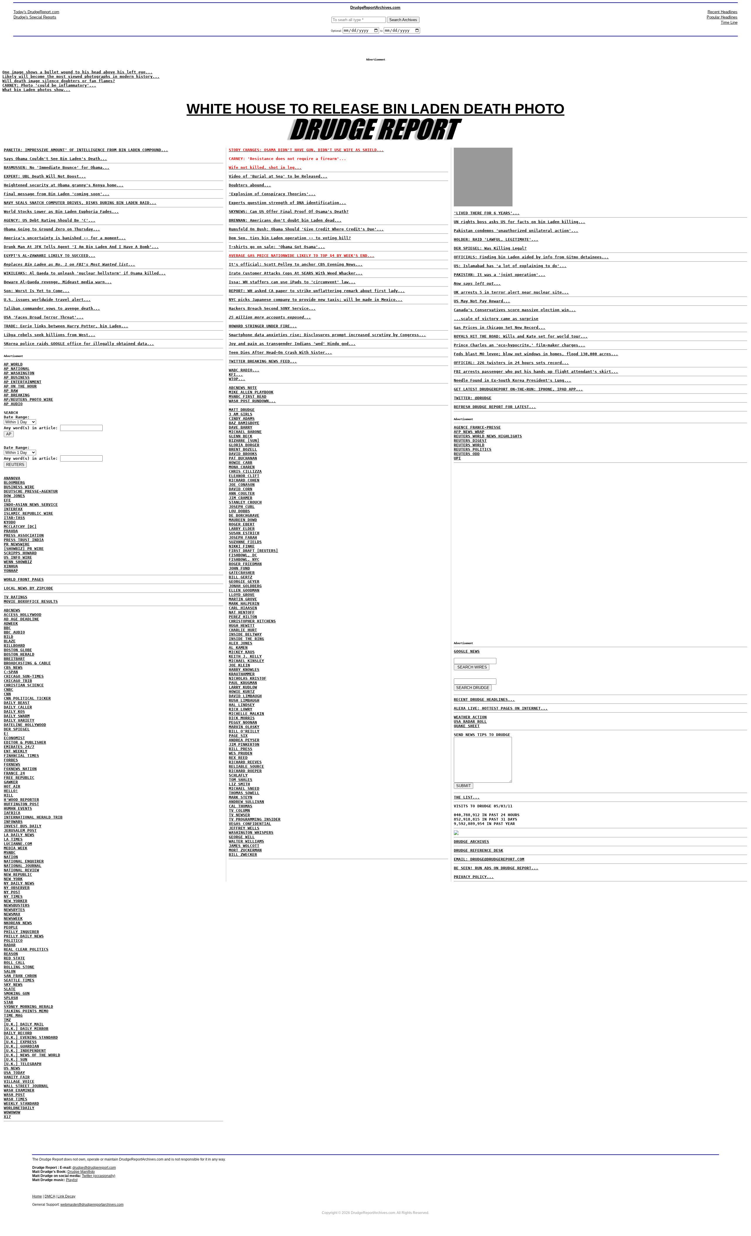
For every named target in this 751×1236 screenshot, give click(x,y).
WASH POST (14, 1094)
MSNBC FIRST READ (247, 396)
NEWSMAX (12, 914)
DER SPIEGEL (17, 729)
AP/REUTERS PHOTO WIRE (28, 399)
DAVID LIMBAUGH (245, 696)
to (381, 30)
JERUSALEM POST (20, 830)
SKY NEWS (13, 984)
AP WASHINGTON (19, 373)
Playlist (71, 1180)
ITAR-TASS (14, 518)
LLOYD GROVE (242, 594)
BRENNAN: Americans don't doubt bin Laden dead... (285, 220)
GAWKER (11, 782)
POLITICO (13, 940)
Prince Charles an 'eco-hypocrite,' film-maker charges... (519, 345)
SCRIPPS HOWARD (20, 553)
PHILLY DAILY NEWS (24, 936)
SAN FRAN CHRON (20, 976)
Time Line (729, 22)
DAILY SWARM (17, 716)
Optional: (337, 30)
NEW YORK (13, 879)
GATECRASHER (242, 572)
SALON (10, 971)
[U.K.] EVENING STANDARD (31, 1037)
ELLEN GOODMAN (244, 590)
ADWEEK (11, 623)
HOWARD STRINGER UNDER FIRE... (263, 326)
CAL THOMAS (240, 806)
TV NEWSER (239, 815)
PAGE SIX (238, 735)
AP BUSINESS (17, 377)
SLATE (10, 989)
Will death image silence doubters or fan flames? (58, 81)
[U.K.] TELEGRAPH (22, 1064)
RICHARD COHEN (244, 480)
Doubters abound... (250, 185)
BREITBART (14, 658)
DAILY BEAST (17, 702)
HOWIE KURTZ (242, 691)
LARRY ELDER (242, 528)
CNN (7, 694)
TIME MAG (13, 1015)
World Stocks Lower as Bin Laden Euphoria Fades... (61, 211)
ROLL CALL (14, 962)
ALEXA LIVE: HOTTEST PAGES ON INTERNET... (501, 708)
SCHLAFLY (238, 775)
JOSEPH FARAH (243, 537)
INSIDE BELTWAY (245, 634)
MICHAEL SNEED (244, 788)
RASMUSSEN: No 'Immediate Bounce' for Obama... (56, 167)
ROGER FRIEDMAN (245, 564)
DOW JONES (14, 496)
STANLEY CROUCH (245, 502)
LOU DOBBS (239, 511)
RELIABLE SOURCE (246, 766)
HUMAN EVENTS (18, 808)
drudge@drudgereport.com (94, 1168)
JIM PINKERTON (244, 744)
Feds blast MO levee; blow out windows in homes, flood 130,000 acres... (536, 354)
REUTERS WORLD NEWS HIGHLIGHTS (488, 436)
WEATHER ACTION (470, 717)
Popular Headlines (722, 17)
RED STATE (14, 958)
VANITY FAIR (17, 1077)
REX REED (238, 757)
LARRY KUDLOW (243, 687)
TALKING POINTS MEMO (26, 1011)
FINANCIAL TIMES (21, 755)
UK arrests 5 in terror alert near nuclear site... (511, 292)
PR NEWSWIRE (17, 544)
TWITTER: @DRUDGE (472, 398)
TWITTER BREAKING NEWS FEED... (263, 361)
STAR (8, 1002)
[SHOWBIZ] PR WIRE (24, 548)
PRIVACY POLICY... (474, 877)
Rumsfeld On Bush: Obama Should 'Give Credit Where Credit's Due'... (306, 229)
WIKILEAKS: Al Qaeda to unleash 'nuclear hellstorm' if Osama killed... (85, 273)
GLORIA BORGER (244, 445)
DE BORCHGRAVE (244, 515)
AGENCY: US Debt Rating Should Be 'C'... (49, 220)
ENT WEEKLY (15, 751)
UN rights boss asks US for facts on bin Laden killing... (519, 222)
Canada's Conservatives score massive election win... (515, 310)
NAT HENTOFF (242, 612)
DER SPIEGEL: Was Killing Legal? (490, 248)
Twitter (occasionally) (98, 1176)
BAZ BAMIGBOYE (244, 423)
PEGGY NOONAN (243, 722)
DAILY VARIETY (19, 720)
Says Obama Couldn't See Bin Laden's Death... (55, 158)
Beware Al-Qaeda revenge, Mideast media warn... (58, 282)
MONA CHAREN (242, 467)
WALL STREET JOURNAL (26, 1086)
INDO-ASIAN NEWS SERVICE (31, 504)
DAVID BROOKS (243, 454)
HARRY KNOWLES (244, 669)
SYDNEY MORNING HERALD (28, 1006)
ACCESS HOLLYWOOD (22, 614)
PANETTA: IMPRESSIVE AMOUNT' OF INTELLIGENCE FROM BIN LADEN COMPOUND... (86, 150)
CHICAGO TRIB (18, 680)
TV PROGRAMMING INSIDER (254, 819)
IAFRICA (12, 813)
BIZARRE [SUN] (244, 440)
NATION (11, 857)
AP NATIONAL (17, 368)
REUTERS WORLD (469, 445)
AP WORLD (13, 364)
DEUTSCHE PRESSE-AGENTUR (31, 491)
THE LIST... (467, 797)
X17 (7, 1116)
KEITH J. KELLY (245, 656)
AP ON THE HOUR (20, 386)
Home (37, 1196)
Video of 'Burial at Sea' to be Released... (278, 176)
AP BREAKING (17, 395)
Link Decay (66, 1196)
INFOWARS (13, 821)
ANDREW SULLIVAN (246, 801)
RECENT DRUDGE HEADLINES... (484, 699)
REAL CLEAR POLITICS (26, 949)
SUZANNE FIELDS (245, 542)
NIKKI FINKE (242, 546)
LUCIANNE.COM (18, 843)
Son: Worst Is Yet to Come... (37, 291)
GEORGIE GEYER (244, 581)
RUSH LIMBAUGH (244, 700)
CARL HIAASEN (243, 608)
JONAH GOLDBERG (245, 586)
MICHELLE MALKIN (246, 713)
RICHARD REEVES (245, 762)
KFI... (236, 374)
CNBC (8, 689)
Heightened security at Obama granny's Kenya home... (64, 185)
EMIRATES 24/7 (19, 747)
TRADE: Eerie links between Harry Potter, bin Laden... (66, 326)
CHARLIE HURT (243, 630)
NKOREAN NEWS (18, 923)
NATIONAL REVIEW (21, 870)
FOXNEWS (12, 764)
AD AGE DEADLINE (21, 619)
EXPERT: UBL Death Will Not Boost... (45, 176)
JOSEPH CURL (242, 506)
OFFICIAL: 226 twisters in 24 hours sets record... (511, 363)
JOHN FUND (239, 568)
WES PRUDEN (240, 753)
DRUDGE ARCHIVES (471, 841)
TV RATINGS (15, 597)
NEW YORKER (15, 901)
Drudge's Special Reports (34, 17)
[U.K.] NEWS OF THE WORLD (32, 1055)
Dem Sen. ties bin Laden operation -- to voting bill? (290, 238)
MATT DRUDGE (242, 409)
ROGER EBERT (242, 524)
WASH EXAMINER (19, 1090)
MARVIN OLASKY (244, 727)
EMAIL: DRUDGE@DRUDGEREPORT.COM (489, 859)
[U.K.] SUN (15, 1059)
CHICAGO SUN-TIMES (24, 676)
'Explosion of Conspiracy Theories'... (272, 194)
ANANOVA (12, 478)
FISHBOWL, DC (243, 555)
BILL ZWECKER (243, 854)
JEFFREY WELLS (244, 828)
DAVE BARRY (240, 427)
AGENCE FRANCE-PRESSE (477, 427)
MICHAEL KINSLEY (246, 661)
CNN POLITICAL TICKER (27, 698)
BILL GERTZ (240, 577)
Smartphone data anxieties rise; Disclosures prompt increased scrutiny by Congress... (327, 335)
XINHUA (11, 566)
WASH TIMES (15, 1099)
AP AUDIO (13, 404)
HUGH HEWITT (242, 625)
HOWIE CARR (240, 462)
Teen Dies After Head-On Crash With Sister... (280, 352)
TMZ (7, 1020)
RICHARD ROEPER (245, 771)
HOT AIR (12, 786)
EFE (7, 500)
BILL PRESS (240, 749)
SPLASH (11, 998)
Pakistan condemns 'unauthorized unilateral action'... (516, 230)
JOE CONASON (242, 484)
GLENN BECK (240, 436)
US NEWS (12, 1068)
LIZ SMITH (239, 784)
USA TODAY (14, 1072)
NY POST (12, 892)
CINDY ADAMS (242, 418)
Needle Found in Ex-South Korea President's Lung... (512, 380)
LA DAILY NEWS (19, 835)
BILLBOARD (14, 645)
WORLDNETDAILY (19, 1108)
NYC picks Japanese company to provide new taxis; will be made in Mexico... (315, 299)
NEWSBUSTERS (17, 905)
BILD (8, 636)
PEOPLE (11, 927)
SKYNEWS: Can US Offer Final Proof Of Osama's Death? (289, 211)
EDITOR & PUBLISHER (25, 742)
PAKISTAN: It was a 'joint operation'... (499, 274)
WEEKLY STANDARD (21, 1103)
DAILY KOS (14, 711)
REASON (11, 954)
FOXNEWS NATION (20, 769)
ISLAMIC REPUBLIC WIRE (28, 513)
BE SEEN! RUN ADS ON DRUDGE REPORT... (496, 868)
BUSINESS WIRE (19, 487)
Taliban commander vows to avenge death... (52, 308)
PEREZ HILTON (243, 616)
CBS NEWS (13, 667)
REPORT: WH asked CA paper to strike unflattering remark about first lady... (317, 291)
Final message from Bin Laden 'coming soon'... (56, 194)
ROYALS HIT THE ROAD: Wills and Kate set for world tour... (521, 336)
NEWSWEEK (13, 918)
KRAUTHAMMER (242, 674)
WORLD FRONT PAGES (24, 579)
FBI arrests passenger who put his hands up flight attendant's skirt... (536, 371)
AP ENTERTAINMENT (22, 382)
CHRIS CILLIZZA (245, 471)
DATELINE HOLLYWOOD (25, 725)
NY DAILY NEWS (19, 883)
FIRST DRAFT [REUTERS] (253, 550)
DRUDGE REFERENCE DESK (478, 850)
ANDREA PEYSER (244, 740)
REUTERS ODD (467, 454)
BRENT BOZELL (243, 449)
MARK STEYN (240, 797)
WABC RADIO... (244, 370)
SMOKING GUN (17, 993)
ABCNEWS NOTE (243, 387)
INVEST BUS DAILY (22, 826)
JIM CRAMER (240, 498)
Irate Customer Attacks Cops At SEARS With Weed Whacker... (296, 273)
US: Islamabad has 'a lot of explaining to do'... (510, 266)
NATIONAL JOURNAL (22, 865)
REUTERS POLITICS (472, 449)
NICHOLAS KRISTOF (247, 678)
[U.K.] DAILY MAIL (24, 1024)
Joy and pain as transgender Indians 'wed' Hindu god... (292, 343)
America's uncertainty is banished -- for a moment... (65, 238)
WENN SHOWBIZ (18, 562)
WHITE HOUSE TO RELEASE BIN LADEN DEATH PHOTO (375, 109)
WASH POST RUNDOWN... (252, 401)
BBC (7, 628)
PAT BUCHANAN (243, 458)
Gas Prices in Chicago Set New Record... (499, 327)
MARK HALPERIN (244, 603)
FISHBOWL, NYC (244, 559)
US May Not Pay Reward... (482, 301)
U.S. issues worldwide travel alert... (47, 299)
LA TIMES (13, 839)
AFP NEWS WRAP (469, 432)
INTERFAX (13, 509)
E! (6, 733)
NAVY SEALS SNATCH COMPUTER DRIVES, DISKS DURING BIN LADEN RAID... (80, 203)
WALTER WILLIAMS (246, 841)
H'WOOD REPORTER (21, 799)
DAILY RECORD (18, 1033)
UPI (457, 458)
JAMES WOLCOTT (244, 845)
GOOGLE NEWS (467, 651)
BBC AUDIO (14, 632)
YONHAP (11, 570)
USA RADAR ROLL (470, 721)
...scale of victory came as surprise (496, 318)
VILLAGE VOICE (19, 1081)
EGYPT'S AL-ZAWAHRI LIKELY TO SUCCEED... (49, 255)
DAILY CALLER (18, 707)
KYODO (10, 522)
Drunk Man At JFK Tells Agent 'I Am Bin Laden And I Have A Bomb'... (81, 247)
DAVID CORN (240, 489)
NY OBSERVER (17, 887)
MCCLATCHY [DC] (20, 526)
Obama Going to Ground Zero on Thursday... (52, 229)
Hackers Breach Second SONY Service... (272, 308)
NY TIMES (13, 896)
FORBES (11, 760)
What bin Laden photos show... (36, 89)
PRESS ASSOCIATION (24, 535)
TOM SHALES (240, 779)
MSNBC (10, 852)
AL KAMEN (238, 647)
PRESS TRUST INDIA (24, 540)
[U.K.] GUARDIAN (21, 1046)
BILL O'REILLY (244, 731)
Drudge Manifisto (81, 1172)
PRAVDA (11, 531)
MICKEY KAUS (242, 652)
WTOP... (237, 379)
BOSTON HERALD (19, 654)
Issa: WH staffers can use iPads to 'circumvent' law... (292, 282)
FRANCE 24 (14, 773)
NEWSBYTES (14, 909)
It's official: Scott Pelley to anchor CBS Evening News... (296, 264)
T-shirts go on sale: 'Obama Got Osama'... (277, 247)
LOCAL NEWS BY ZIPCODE (28, 588)
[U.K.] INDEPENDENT (25, 1050)
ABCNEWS (12, 610)
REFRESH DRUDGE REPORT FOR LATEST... (495, 407)
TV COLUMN (239, 810)
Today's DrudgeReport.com (36, 12)
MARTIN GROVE (243, 599)
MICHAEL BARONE (245, 432)
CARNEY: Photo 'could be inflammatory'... (49, 85)
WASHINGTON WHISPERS (251, 832)
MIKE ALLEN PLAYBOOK (251, 392)
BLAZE (10, 641)
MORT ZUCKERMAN (245, 850)
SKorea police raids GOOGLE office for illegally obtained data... (79, 343)
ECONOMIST (14, 738)
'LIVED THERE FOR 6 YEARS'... (487, 213)
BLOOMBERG (14, 482)
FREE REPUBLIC (19, 777)
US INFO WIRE (18, 557)
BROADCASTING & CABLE (27, 663)
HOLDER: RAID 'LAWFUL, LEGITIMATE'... (496, 239)
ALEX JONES (240, 643)
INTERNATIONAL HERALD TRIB (33, 817)
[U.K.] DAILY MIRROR (26, 1028)
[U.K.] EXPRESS (20, 1042)
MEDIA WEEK (15, 848)
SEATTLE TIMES (19, 980)
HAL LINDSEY (242, 705)
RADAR (10, 945)
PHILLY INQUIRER (21, 931)
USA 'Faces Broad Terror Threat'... (44, 317)
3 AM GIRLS (240, 414)
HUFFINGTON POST (21, 804)
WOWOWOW (12, 1112)
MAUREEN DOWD (243, 520)
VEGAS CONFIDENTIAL (250, 823)
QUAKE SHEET (467, 726)
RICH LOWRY (240, 709)
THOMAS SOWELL (244, 793)
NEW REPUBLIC (18, 874)
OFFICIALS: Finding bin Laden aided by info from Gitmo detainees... (531, 257)
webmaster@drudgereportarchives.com (92, 1205)
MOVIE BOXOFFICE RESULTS (31, 601)
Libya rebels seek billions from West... (49, 335)
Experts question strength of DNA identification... (287, 203)
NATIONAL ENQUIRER (24, 861)
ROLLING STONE (19, 967)
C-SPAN (11, 672)
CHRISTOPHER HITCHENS (252, 621)
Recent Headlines (723, 12)
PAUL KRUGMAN (243, 683)
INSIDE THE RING (246, 638)
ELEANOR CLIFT (244, 476)
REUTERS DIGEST (470, 440)
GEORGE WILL (242, 837)
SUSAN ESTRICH (244, 533)
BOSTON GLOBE (18, 650)
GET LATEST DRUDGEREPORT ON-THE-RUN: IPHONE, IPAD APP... (518, 389)
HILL (8, 795)
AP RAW (11, 390)
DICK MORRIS (242, 718)
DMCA (50, 1196)
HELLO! (11, 791)
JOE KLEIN (239, 665)
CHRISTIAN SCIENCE (24, 685)
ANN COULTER (242, 493)
